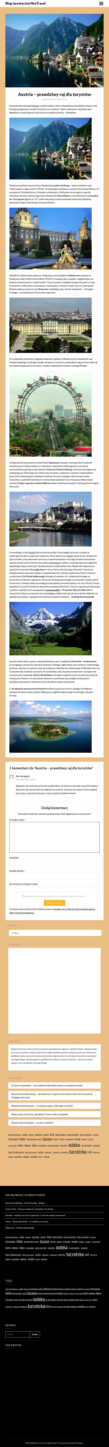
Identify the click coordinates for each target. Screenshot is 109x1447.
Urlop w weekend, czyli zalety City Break (35, 1209)
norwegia (42, 1145)
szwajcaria (56, 1152)
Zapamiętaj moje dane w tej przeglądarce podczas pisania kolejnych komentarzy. (55, 896)
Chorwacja (13, 1139)
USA (89, 1152)
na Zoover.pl (54, 562)
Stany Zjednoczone (16, 1152)
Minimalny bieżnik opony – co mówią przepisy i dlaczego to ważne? (42, 1105)
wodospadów (53, 590)
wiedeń (10, 1157)
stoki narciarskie (31, 1152)
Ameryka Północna (14, 1135)
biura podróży (73, 1134)
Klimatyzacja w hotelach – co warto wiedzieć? (32, 1122)
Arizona (31, 1135)
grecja (62, 1139)
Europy (35, 105)
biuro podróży (86, 1134)
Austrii (32, 552)
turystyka (77, 1151)
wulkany (26, 1156)
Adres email (17, 871)
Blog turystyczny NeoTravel (25, 3)
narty (20, 1145)
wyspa (34, 1156)
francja (55, 1139)
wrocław (18, 1156)
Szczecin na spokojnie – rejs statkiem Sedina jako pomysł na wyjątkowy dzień (46, 1085)
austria (46, 1134)
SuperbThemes (76, 1443)
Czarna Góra (10, 1209)
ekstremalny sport (34, 1139)
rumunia (96, 1145)
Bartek (19, 776)
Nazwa (14, 857)
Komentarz (17, 820)
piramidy (63, 1145)
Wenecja (96, 1152)
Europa (47, 1138)
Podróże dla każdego (25, 1228)
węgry (40, 1157)
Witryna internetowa (23, 884)
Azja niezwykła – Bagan (34, 1203)
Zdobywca (10, 1228)
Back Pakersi (60, 1134)
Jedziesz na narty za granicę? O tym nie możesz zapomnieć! (40, 1215)
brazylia (96, 1135)
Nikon (34, 1145)
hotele (77, 1139)
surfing (40, 1152)
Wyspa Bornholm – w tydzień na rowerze (30, 1221)
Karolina (9, 1215)
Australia (38, 1134)
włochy (47, 1156)
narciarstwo (12, 1145)
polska (74, 1144)
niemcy (27, 1145)
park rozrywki (53, 1145)
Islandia (84, 1139)
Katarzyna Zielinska (14, 1203)
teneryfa (64, 1152)
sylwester (48, 1152)
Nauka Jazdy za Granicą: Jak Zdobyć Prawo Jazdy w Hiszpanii (39, 1114)
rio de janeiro (86, 1145)
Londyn (90, 1139)
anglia (24, 1134)
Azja (52, 1134)
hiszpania (69, 1139)
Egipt (22, 1138)
